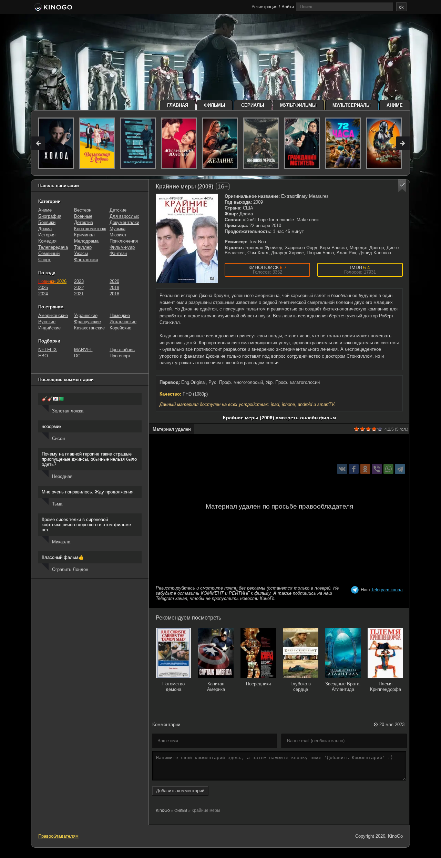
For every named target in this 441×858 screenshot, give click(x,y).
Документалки (124, 222)
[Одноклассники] (365, 469)
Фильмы (214, 105)
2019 (114, 287)
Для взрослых (124, 216)
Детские (118, 210)
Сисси (58, 438)
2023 (79, 281)
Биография (49, 216)
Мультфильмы (298, 105)
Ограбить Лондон (70, 569)
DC (77, 355)
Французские (87, 321)
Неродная (62, 476)
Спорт (44, 259)
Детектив (83, 222)
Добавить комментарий (180, 790)
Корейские (120, 327)
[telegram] (400, 469)
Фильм (180, 810)
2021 (79, 293)
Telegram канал (387, 589)
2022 (79, 287)
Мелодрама (86, 241)
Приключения (124, 241)
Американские (53, 315)
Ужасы (81, 253)
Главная (177, 105)
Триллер (83, 247)
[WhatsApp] (388, 469)
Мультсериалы (351, 105)
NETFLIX (47, 349)
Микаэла (61, 541)
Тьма (57, 504)
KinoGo (163, 810)
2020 (114, 281)
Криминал (84, 234)
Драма (45, 228)
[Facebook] (354, 469)
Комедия (47, 241)
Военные (83, 216)
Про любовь (122, 349)
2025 (43, 287)
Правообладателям (58, 836)
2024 (43, 293)
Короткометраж (90, 228)
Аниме (395, 105)
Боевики (46, 222)
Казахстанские (89, 327)
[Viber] (377, 469)
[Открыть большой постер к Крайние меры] (187, 238)
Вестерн (82, 210)
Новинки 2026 (52, 281)
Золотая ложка (67, 410)
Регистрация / (266, 6)
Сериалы (252, 105)
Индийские (49, 327)
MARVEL (83, 349)
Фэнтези (118, 253)
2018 (114, 293)
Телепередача (53, 247)
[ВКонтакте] (342, 469)
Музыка (117, 228)
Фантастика (86, 259)
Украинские (86, 315)
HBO (43, 355)
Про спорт (120, 355)
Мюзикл (118, 234)
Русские (46, 321)
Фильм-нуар (122, 247)
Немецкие (120, 315)
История (46, 234)
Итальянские (123, 321)
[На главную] (52, 7)
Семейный (49, 253)
